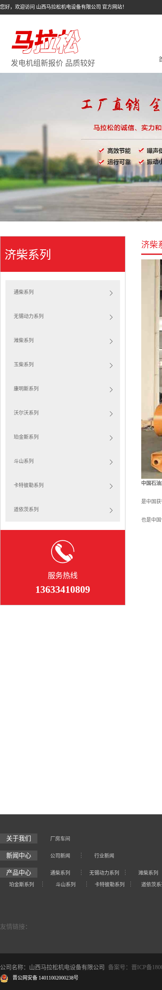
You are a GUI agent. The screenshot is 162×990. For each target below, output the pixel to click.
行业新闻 (104, 856)
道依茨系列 (26, 509)
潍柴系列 (24, 340)
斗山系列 (24, 461)
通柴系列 (24, 292)
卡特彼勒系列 (29, 485)
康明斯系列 (26, 389)
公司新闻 (60, 856)
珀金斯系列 (26, 437)
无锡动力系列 (29, 316)
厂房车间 (60, 839)
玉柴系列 (24, 365)
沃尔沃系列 (26, 413)
